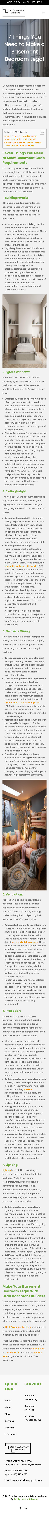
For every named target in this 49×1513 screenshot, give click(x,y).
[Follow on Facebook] (20, 1508)
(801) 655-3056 (19, 1470)
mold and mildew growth (24, 942)
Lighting (6, 1170)
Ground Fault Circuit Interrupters (22, 702)
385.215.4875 (12, 1352)
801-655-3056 (34, 2)
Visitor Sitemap (30, 1499)
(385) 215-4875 (19, 1474)
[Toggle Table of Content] (41, 132)
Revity (17, 1499)
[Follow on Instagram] (26, 1508)
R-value (28, 1089)
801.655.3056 (38, 1348)
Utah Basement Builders (18, 1327)
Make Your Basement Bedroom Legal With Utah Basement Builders (23, 144)
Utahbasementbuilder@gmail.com (23, 1480)
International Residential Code (21, 566)
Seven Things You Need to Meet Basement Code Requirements (20, 138)
